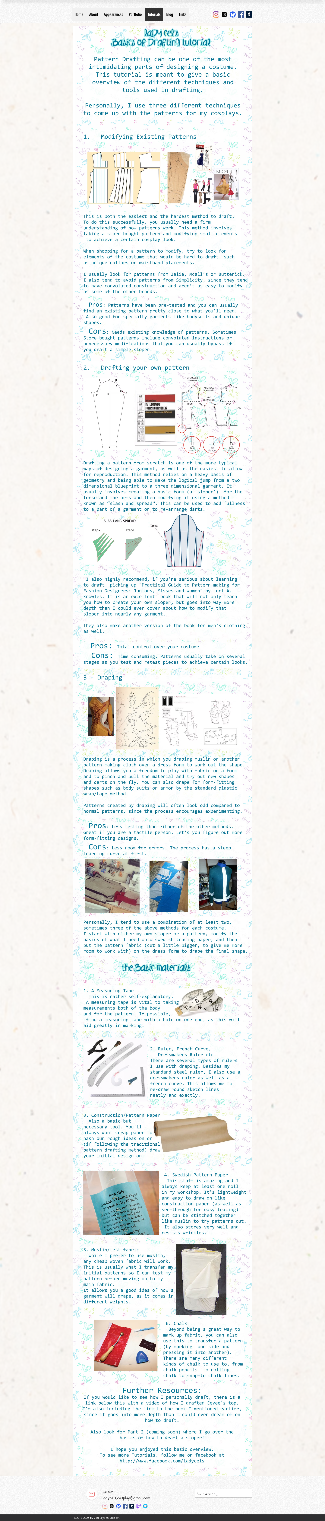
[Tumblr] (249, 14)
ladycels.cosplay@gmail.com (126, 1497)
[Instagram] (216, 14)
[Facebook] (241, 14)
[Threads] (224, 14)
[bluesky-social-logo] (232, 14)
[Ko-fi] (145, 1506)
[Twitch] (138, 1506)
